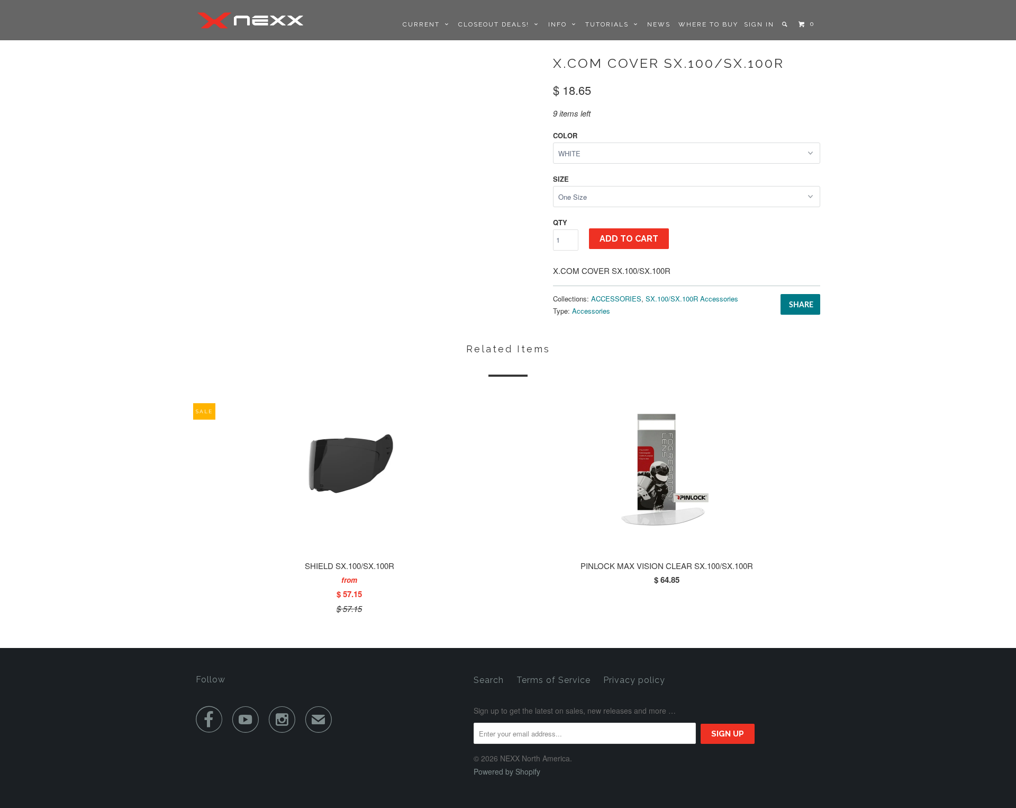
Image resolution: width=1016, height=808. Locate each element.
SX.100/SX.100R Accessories (692, 299)
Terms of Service (553, 680)
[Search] (785, 24)
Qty (560, 222)
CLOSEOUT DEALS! (496, 24)
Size (561, 179)
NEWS (658, 24)
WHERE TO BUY (708, 24)
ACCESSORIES (616, 299)
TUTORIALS (609, 24)
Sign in (759, 24)
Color (565, 135)
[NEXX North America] (250, 20)
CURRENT (424, 24)
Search (489, 680)
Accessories (591, 311)
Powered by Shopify (507, 771)
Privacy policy (634, 680)
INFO (560, 24)
